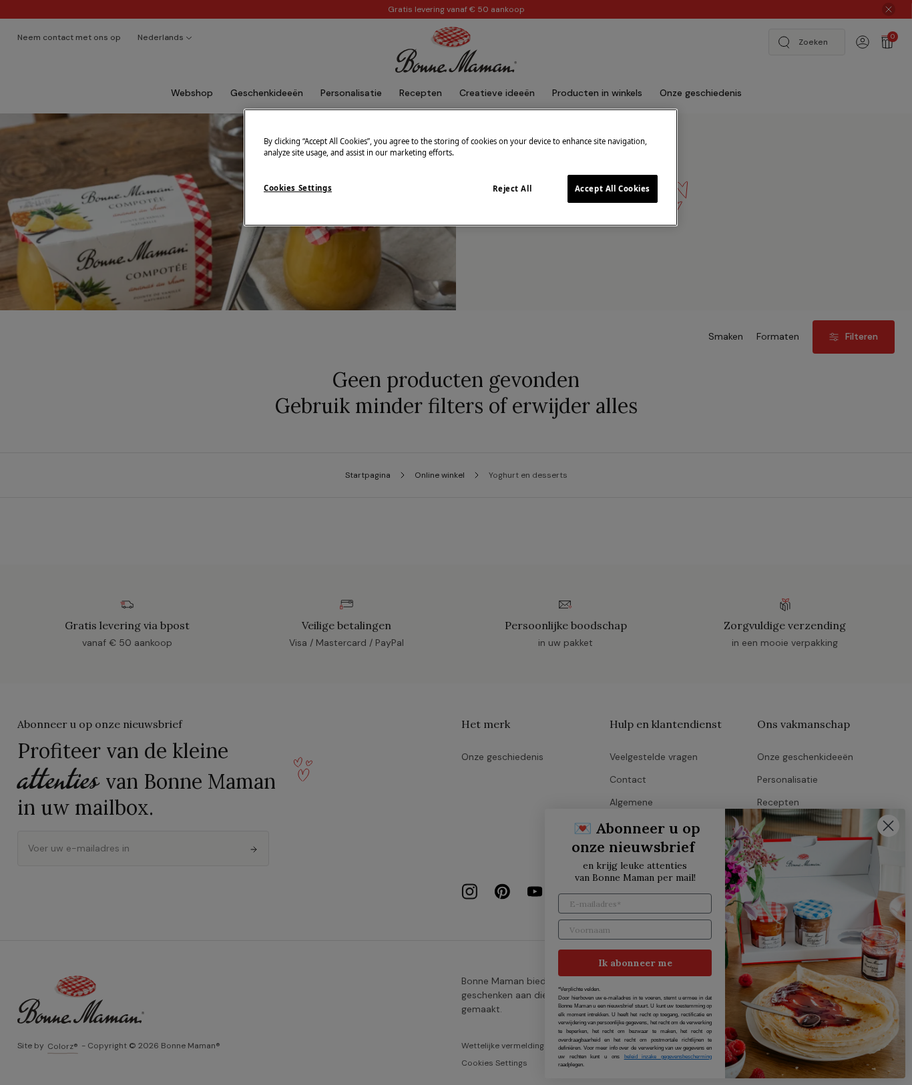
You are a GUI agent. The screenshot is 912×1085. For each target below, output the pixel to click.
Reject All (512, 189)
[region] (461, 167)
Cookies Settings (298, 188)
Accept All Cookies (612, 189)
